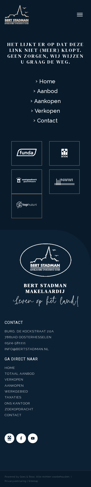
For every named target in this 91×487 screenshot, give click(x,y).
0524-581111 (15, 343)
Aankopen (47, 101)
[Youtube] (33, 438)
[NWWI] (64, 181)
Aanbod (47, 91)
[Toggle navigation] (79, 15)
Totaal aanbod (20, 373)
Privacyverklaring (15, 481)
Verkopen (47, 111)
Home (47, 81)
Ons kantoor (17, 403)
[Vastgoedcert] (26, 181)
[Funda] (26, 153)
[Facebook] (21, 438)
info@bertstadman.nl (27, 349)
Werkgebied (16, 391)
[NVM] (64, 153)
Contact (47, 120)
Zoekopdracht (19, 409)
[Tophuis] (26, 206)
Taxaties (13, 397)
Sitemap (33, 481)
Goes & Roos (27, 476)
